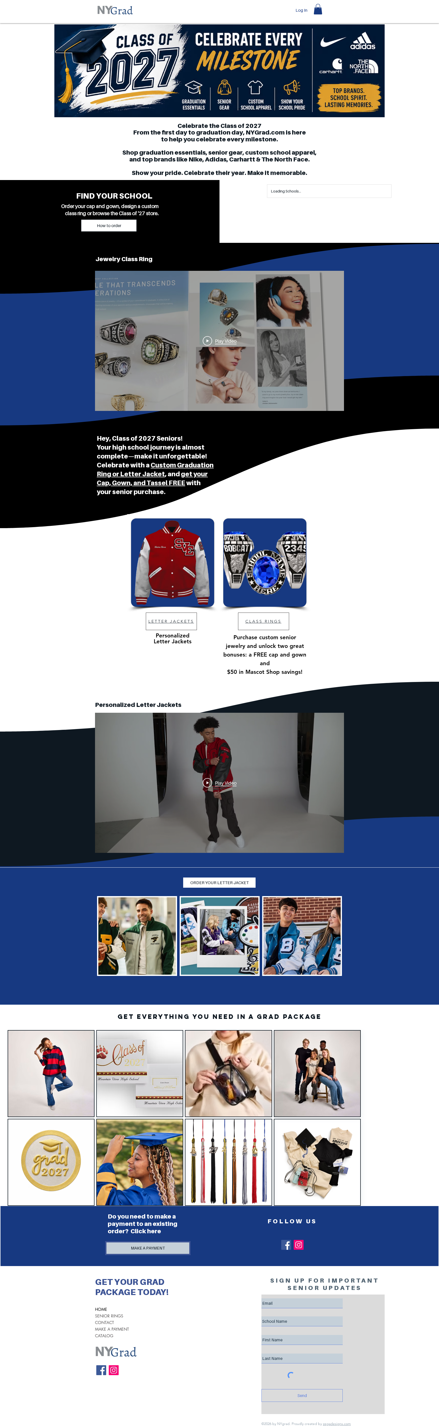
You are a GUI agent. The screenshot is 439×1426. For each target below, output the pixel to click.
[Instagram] (299, 1245)
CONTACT (104, 1322)
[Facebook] (286, 1245)
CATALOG (104, 1336)
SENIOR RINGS (109, 1316)
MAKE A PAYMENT (112, 1329)
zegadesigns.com (337, 1423)
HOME (101, 1309)
